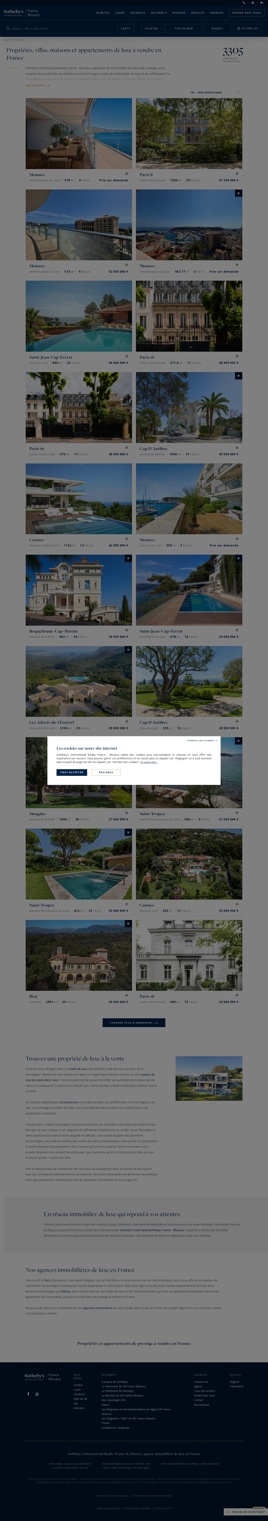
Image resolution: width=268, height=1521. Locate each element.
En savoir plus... (149, 762)
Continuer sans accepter (200, 740)
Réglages (106, 772)
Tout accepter (71, 772)
